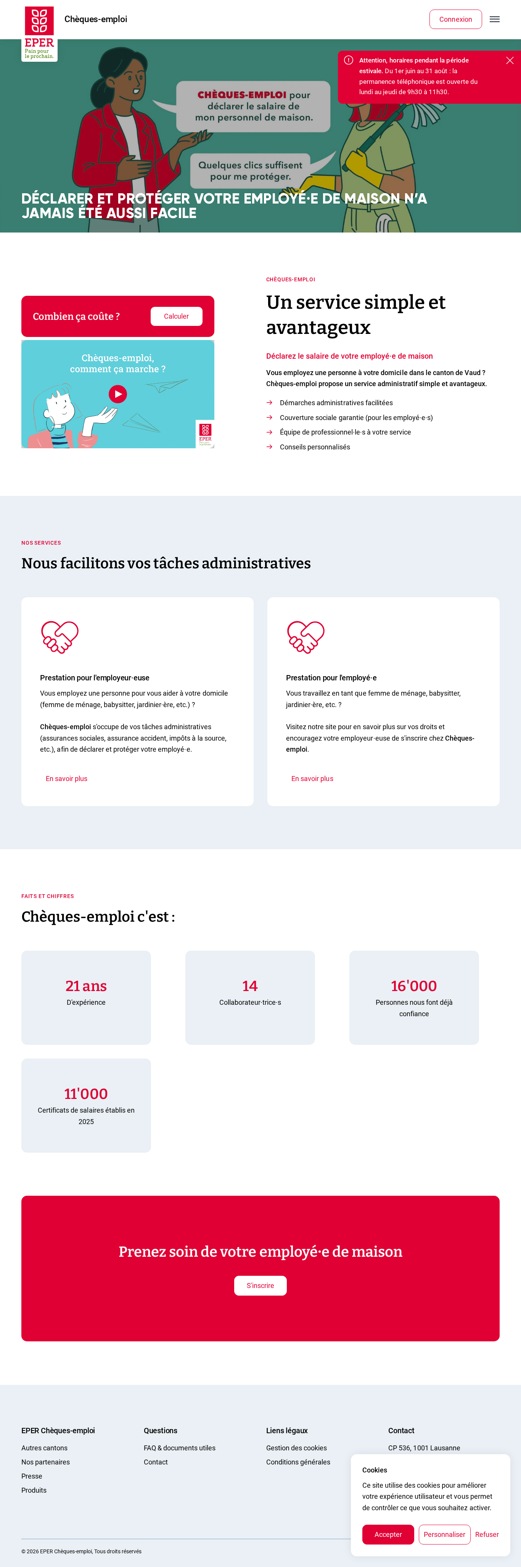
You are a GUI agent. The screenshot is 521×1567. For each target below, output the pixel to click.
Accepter (388, 1534)
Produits (34, 1490)
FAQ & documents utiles (180, 1448)
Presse (31, 1476)
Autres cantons (44, 1448)
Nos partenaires (45, 1462)
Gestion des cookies (296, 1448)
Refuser (487, 1534)
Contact (156, 1462)
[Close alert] (505, 61)
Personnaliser (444, 1534)
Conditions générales (298, 1462)
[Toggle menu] (495, 19)
